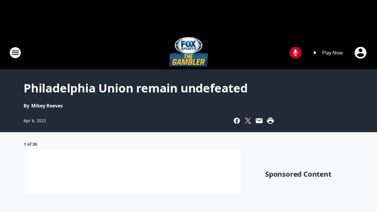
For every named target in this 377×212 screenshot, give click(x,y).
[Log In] (361, 53)
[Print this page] (270, 121)
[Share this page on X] (248, 121)
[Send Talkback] (295, 53)
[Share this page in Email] (259, 121)
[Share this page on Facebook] (237, 121)
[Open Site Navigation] (15, 53)
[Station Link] (188, 52)
